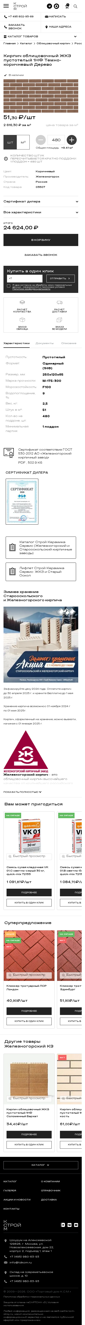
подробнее (29, 893)
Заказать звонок (16, 27)
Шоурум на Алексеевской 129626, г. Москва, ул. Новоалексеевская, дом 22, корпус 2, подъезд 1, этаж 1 (32, 1246)
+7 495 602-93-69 (21, 16)
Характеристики (16, 343)
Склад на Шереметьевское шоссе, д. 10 (31, 1274)
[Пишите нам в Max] (56, 6)
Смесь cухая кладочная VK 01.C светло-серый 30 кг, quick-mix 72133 (27, 871)
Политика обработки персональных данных (31, 1296)
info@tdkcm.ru (21, 1262)
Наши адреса (60, 26)
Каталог (38, 1165)
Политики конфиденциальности (31, 289)
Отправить (58, 278)
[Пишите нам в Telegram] (49, 6)
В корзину (40, 239)
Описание (68, 343)
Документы (45, 343)
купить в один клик (29, 903)
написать (57, 16)
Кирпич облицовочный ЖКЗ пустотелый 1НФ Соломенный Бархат (28, 1113)
